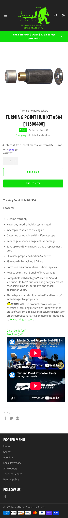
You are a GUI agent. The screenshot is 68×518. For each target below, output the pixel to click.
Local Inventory (12, 463)
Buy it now (33, 183)
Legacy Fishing (18, 507)
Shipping (21, 135)
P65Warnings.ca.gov (21, 320)
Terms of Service (12, 474)
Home (6, 446)
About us (8, 457)
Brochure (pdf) (15, 334)
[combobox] (55, 15)
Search (7, 452)
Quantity (7, 153)
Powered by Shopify (35, 507)
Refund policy (11, 480)
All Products (10, 469)
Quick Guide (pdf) (16, 331)
